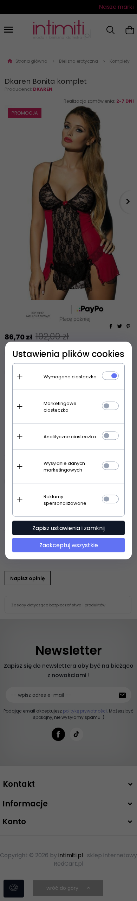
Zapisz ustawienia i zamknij (68, 528)
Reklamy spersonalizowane (65, 500)
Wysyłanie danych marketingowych (64, 466)
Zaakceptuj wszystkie (68, 545)
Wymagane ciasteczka (70, 376)
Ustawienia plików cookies (68, 354)
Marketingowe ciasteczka (60, 406)
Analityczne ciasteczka (70, 436)
